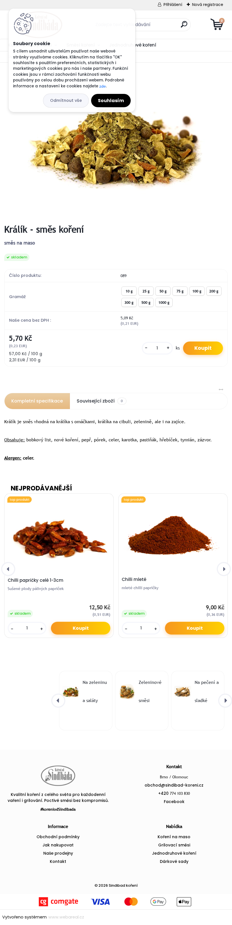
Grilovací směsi (174, 845)
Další (212, 45)
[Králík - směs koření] (116, 143)
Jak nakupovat (58, 845)
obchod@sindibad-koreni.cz (174, 785)
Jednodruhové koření (174, 853)
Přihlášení (173, 4)
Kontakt (58, 861)
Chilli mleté (134, 579)
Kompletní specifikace (37, 401)
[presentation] (8, 569)
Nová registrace (207, 4)
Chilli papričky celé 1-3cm (35, 580)
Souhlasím (111, 100)
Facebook (174, 801)
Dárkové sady (174, 861)
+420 (174, 793)
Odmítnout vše (66, 100)
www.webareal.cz (66, 917)
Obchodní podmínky (58, 837)
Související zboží (100, 401)
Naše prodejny (58, 853)
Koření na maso (174, 837)
